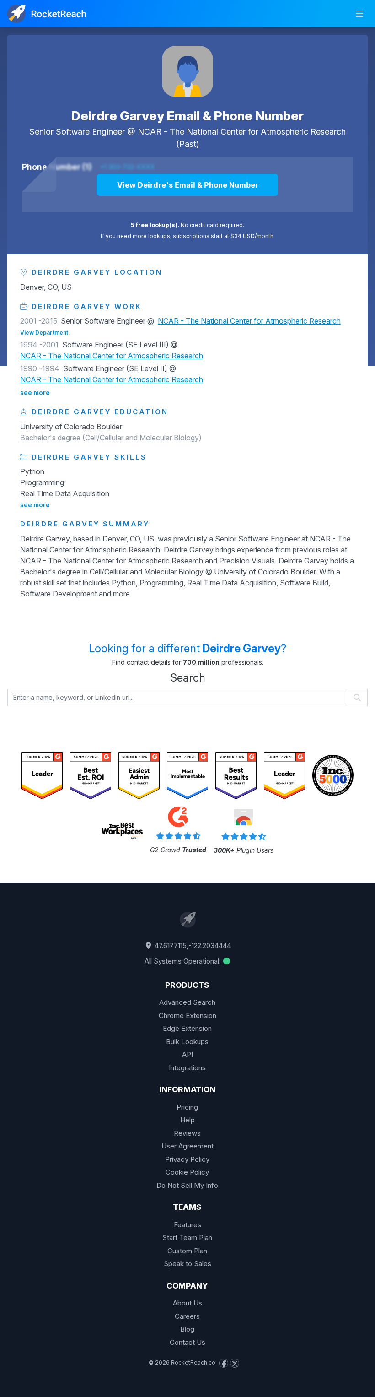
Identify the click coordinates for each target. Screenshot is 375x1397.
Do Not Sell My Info (187, 1185)
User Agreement (187, 1146)
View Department (44, 332)
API (187, 1054)
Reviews (187, 1133)
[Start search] (357, 697)
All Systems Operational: (183, 961)
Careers (187, 1316)
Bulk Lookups (187, 1041)
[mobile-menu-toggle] (359, 13)
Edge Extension (187, 1028)
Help (187, 1119)
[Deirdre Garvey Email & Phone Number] (187, 71)
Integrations (187, 1067)
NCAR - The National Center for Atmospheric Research (242, 131)
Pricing (187, 1107)
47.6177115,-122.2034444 (192, 945)
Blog (187, 1329)
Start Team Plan (187, 1237)
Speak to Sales (187, 1263)
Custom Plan (187, 1250)
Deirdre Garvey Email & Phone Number (187, 116)
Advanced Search (187, 1002)
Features (187, 1224)
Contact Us (187, 1342)
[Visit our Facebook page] (223, 1363)
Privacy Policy (187, 1159)
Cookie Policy (187, 1172)
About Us (187, 1303)
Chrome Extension (187, 1015)
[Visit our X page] (234, 1363)
